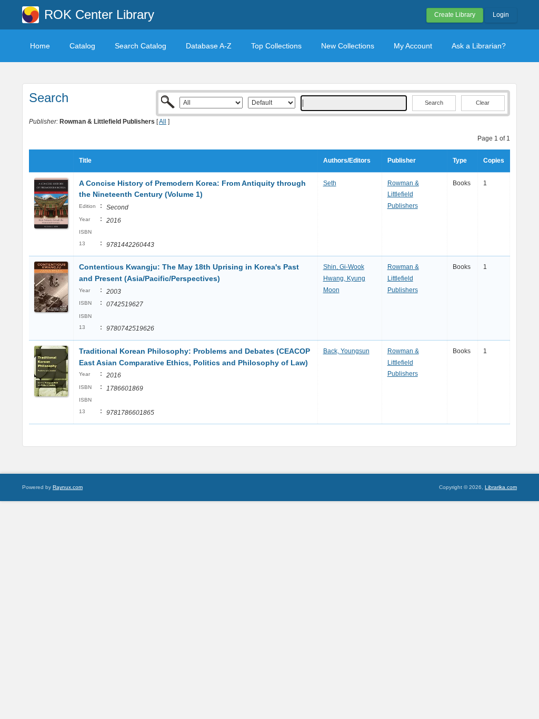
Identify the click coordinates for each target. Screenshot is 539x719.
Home (40, 46)
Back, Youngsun (346, 351)
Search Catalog (140, 46)
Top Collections (276, 46)
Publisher (401, 160)
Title (85, 160)
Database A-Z (209, 46)
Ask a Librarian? (479, 46)
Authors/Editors (347, 160)
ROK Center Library (99, 14)
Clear (483, 102)
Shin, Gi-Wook (343, 267)
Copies (493, 160)
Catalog (82, 46)
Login (501, 14)
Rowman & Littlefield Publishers (403, 194)
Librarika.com (501, 487)
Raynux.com (68, 487)
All (162, 121)
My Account (413, 46)
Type (460, 160)
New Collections (347, 46)
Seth (329, 183)
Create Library (454, 14)
